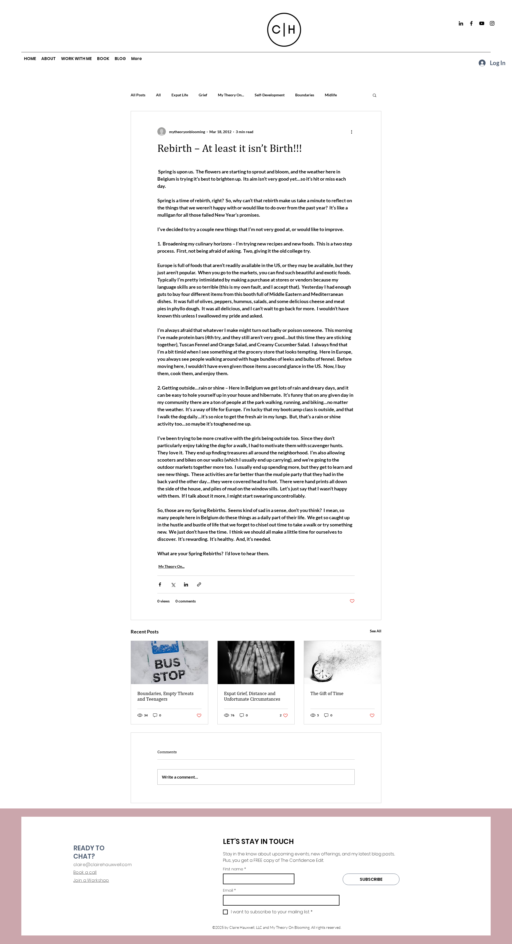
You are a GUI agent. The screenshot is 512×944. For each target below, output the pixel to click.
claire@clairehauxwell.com (102, 865)
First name (234, 869)
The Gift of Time (326, 693)
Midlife (331, 95)
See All (375, 631)
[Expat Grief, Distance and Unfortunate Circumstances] (256, 662)
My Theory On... (231, 95)
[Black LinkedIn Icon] (461, 23)
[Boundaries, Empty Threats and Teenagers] (169, 662)
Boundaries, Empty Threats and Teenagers (165, 696)
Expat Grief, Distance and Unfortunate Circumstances (252, 696)
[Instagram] (492, 23)
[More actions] (351, 131)
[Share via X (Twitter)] (172, 584)
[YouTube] (482, 23)
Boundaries (304, 95)
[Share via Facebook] (159, 584)
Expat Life (179, 95)
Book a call (85, 872)
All (158, 95)
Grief (203, 95)
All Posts (138, 95)
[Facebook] (471, 23)
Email (229, 890)
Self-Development (270, 95)
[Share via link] (199, 584)
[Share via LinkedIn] (186, 584)
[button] (374, 95)
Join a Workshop (91, 880)
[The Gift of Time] (342, 662)
